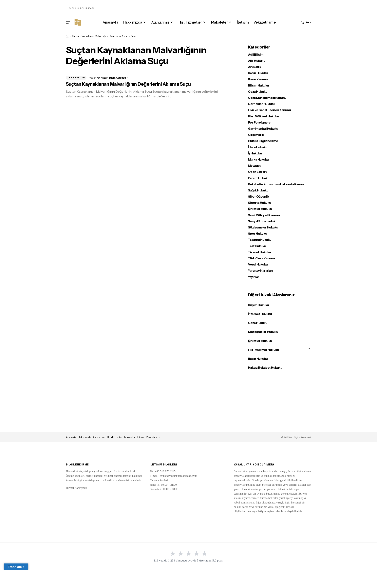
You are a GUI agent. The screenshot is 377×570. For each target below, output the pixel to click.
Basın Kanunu (258, 79)
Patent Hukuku (259, 178)
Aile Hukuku (256, 61)
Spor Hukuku (257, 233)
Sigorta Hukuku (259, 203)
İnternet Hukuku (260, 314)
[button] (68, 22)
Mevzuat (254, 165)
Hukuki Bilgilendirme (263, 141)
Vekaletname (153, 437)
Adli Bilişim (255, 54)
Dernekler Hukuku (261, 104)
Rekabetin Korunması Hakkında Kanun (276, 184)
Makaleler (129, 437)
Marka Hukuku (258, 159)
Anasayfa (71, 437)
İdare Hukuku (257, 147)
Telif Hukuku (257, 246)
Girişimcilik (256, 135)
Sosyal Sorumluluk (261, 221)
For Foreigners (259, 122)
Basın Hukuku (258, 73)
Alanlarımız (99, 437)
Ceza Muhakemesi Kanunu (267, 98)
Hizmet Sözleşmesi (76, 487)
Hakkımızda (84, 437)
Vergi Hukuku (258, 264)
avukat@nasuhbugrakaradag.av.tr (178, 475)
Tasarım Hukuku (260, 240)
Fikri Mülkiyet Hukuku (263, 116)
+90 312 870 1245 (165, 471)
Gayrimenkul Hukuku (263, 128)
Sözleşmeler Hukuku (263, 227)
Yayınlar (253, 277)
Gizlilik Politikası (81, 8)
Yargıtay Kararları (260, 270)
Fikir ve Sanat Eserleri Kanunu (269, 110)
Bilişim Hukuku (258, 85)
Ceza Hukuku (76, 77)
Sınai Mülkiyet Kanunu (264, 215)
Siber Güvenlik (258, 196)
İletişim (140, 437)
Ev (67, 35)
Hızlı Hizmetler (115, 437)
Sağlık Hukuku (258, 190)
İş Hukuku (255, 153)
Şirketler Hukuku (260, 209)
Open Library (257, 172)
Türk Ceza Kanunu (261, 258)
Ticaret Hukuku (259, 252)
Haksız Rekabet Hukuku (265, 367)
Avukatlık (254, 67)
